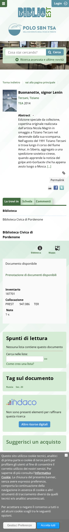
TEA (21, 103)
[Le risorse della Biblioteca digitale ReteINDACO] (21, 403)
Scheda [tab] (27, 201)
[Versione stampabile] (50, 188)
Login (58, 3)
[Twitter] (62, 188)
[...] (49, 166)
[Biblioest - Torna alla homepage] (34, 12)
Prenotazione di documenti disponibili (30, 275)
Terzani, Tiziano (28, 98)
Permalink (57, 180)
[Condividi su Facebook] (56, 188)
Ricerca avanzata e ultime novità (42, 60)
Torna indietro (11, 82)
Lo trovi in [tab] (11, 201)
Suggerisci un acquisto (33, 441)
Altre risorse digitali (34, 424)
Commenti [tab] (43, 201)
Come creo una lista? (20, 364)
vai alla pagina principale (40, 82)
